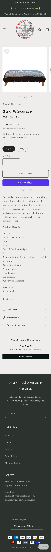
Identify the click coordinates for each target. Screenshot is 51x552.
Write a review (25, 357)
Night (9, 149)
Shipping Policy (12, 463)
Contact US (10, 443)
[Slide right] (32, 97)
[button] (4, 29)
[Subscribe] (42, 414)
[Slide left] (19, 97)
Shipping (5, 128)
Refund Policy (12, 456)
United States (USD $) (24, 526)
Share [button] (9, 299)
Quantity (6, 156)
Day (22, 149)
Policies (9, 450)
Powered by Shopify (34, 547)
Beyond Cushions (21, 547)
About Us (9, 436)
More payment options (25, 190)
